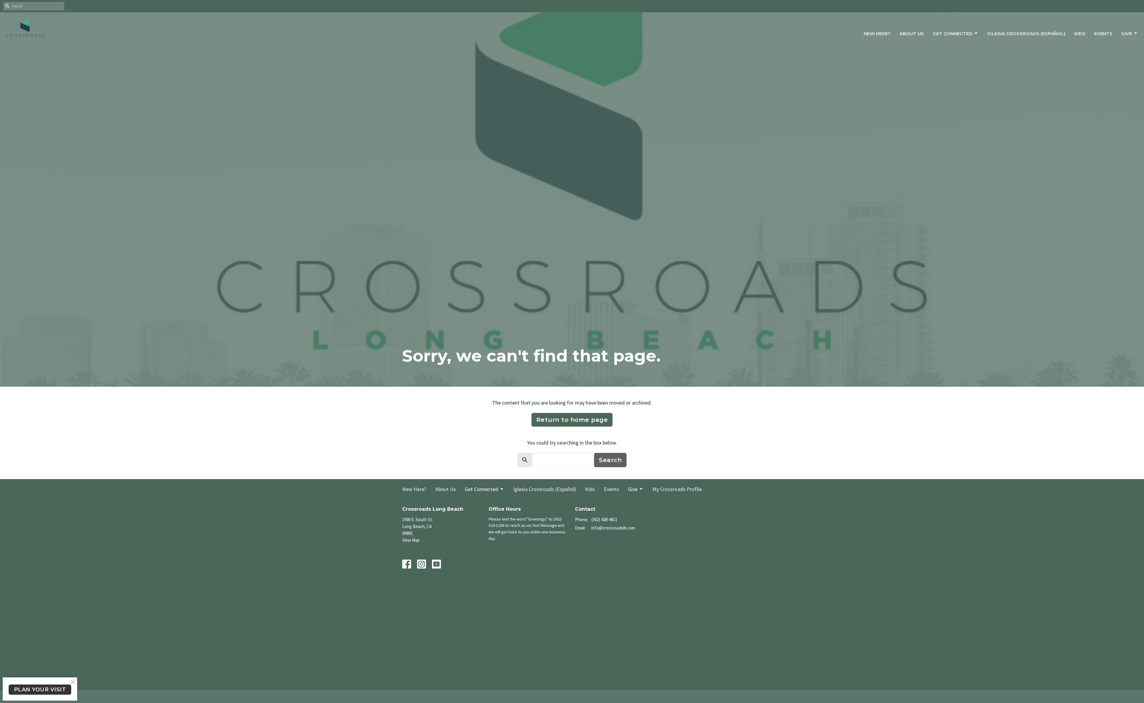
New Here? (877, 33)
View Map (411, 540)
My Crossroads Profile (677, 489)
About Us (911, 33)
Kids (1079, 33)
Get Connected (952, 33)
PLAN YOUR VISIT (40, 689)
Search (610, 460)
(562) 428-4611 (604, 519)
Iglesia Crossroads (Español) (1026, 33)
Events (1103, 33)
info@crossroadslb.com (613, 528)
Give (1126, 33)
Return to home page (572, 419)
